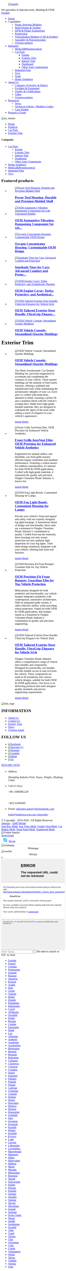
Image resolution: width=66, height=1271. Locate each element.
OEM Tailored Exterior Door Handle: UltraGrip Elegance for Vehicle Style (35, 648)
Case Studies (22, 109)
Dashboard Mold (45, 829)
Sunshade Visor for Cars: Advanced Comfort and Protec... (32, 270)
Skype (12, 841)
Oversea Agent (16, 730)
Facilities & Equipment (27, 88)
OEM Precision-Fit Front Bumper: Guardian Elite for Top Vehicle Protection (34, 580)
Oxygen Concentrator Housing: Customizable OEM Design (35, 247)
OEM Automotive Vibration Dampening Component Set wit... (34, 224)
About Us (13, 82)
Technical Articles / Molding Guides (34, 106)
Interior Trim (28, 61)
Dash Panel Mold (25, 829)
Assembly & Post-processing (30, 39)
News (18, 103)
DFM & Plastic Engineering (30, 30)
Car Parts (20, 52)
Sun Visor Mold (27, 826)
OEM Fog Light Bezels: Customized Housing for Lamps (32, 505)
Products (12, 127)
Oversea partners (24, 42)
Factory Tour (15, 724)
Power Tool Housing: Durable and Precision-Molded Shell (35, 199)
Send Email (7, 835)
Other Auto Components (35, 67)
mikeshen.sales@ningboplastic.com (35, 808)
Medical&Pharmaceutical (28, 48)
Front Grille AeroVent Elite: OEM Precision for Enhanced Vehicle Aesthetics (35, 443)
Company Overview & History (31, 85)
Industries (13, 45)
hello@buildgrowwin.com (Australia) (28, 814)
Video (18, 94)
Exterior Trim (29, 58)
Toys (17, 73)
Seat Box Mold (9, 826)
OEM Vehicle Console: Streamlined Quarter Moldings (36, 332)
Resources (13, 100)
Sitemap (5, 823)
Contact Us (14, 721)
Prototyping (21, 33)
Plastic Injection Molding (28, 24)
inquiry (19, 421)
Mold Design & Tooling (28, 27)
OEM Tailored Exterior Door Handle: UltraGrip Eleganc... (35, 312)
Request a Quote (17, 112)
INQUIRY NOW (10, 765)
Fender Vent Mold (47, 826)
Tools (18, 76)
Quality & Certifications (27, 91)
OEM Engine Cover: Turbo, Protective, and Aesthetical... (34, 292)
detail (25, 421)
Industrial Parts (23, 70)
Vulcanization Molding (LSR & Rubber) (36, 36)
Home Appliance (24, 79)
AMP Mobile (19, 823)
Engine (25, 55)
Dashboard (27, 64)
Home (11, 18)
